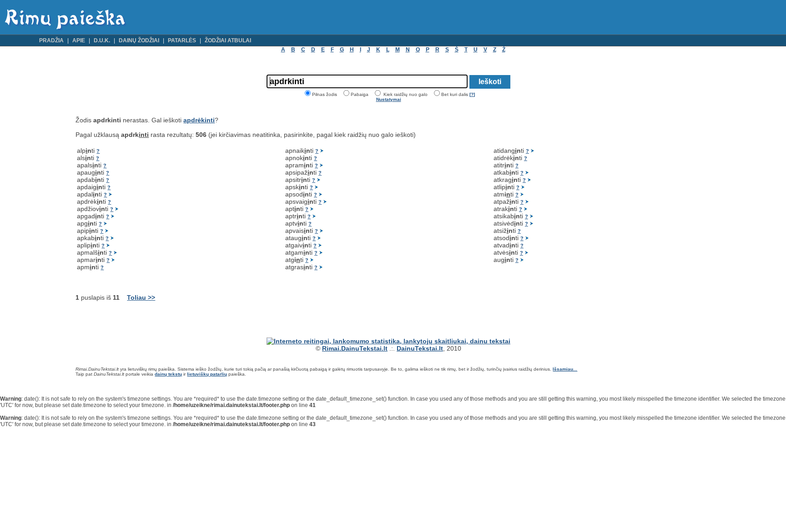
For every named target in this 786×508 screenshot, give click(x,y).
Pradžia (51, 40)
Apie (78, 40)
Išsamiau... (565, 369)
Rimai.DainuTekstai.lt (355, 348)
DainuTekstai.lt (420, 348)
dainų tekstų (168, 374)
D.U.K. (102, 40)
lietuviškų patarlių (207, 374)
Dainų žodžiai (139, 40)
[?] (472, 94)
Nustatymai (388, 99)
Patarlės (182, 40)
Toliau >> (141, 297)
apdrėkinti (199, 120)
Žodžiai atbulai (228, 40)
